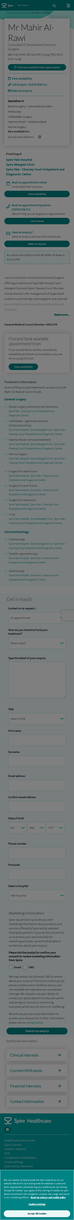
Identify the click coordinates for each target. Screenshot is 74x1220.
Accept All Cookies (37, 1213)
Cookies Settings (37, 1204)
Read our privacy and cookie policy (48, 1197)
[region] (37, 1195)
